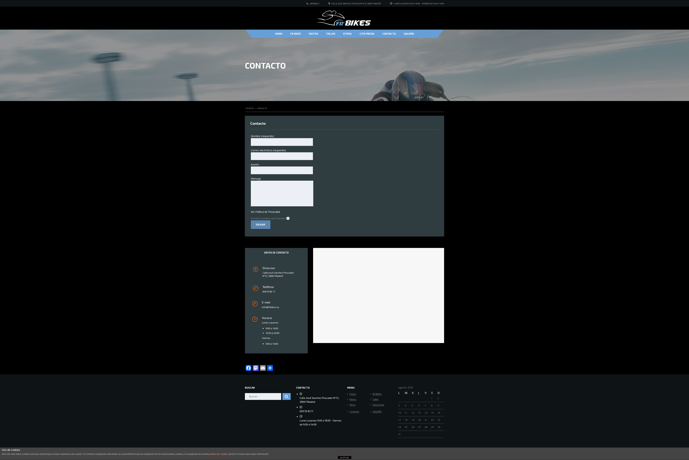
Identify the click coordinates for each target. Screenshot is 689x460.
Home (278, 33)
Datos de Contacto (276, 252)
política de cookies (219, 454)
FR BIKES (295, 33)
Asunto (255, 164)
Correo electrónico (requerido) (268, 150)
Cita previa (367, 33)
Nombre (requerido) (262, 136)
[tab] (276, 252)
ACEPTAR (344, 458)
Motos (313, 33)
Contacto (389, 33)
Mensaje (256, 178)
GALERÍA (409, 33)
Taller (330, 33)
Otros (347, 33)
